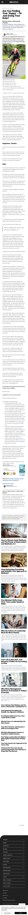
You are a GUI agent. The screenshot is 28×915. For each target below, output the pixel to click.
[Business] (23, 759)
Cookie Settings (7, 913)
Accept (20, 913)
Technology (6, 781)
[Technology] (23, 781)
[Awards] (23, 797)
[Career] (23, 763)
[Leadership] (23, 766)
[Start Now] (14, 545)
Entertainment (6, 787)
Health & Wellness (7, 775)
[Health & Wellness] (23, 775)
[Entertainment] (23, 787)
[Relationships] (23, 778)
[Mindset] (23, 769)
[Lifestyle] (23, 772)
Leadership (6, 766)
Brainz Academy (7, 800)
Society (5, 784)
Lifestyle (5, 772)
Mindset (5, 769)
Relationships (6, 778)
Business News (6, 791)
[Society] (23, 784)
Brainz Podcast (7, 803)
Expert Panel (6, 794)
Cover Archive (6, 806)
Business (5, 759)
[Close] (26, 907)
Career (4, 763)
